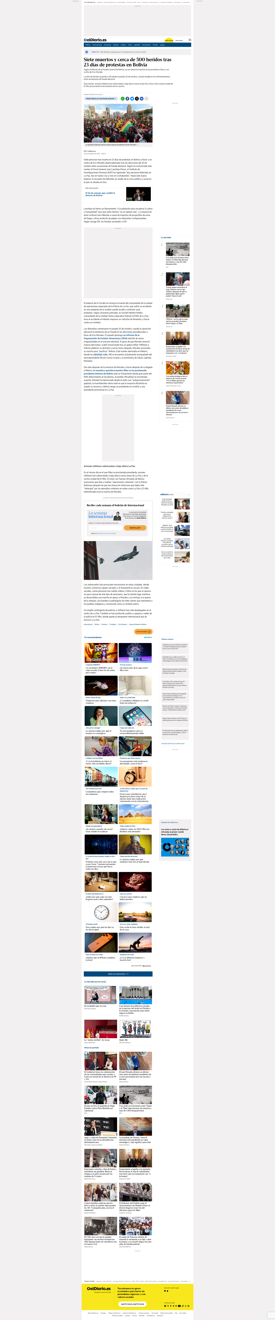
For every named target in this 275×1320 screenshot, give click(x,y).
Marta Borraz (88, 1247)
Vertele (155, 45)
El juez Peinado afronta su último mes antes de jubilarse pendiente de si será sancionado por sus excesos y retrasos (135, 1075)
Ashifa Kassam (124, 1016)
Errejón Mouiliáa (186, 2)
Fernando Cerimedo (131, 2)
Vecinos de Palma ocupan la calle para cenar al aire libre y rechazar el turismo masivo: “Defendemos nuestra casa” (175, 708)
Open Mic (123, 1040)
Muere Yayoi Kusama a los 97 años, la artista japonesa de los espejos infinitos (175, 719)
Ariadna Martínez (89, 1213)
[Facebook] (127, 99)
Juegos (162, 45)
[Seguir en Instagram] (176, 1306)
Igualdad (137, 45)
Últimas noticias (167, 639)
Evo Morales (122, 624)
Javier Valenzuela (89, 1042)
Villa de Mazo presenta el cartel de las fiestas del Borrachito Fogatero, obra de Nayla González (174, 671)
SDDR (137, 1281)
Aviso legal (155, 1313)
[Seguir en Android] (165, 1291)
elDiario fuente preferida (151, 1281)
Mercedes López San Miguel (93, 1145)
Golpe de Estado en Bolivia (137, 624)
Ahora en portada (91, 1048)
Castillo (133, 1281)
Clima (130, 45)
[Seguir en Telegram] (173, 1306)
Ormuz (139, 2)
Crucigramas (99, 1281)
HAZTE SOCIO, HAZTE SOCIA (132, 1304)
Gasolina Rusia (145, 2)
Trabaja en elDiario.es (114, 1313)
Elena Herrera (123, 1082)
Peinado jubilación (121, 2)
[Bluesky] (132, 99)
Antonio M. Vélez (124, 1179)
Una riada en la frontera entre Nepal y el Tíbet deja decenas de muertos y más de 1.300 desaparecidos (135, 1108)
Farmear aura (127, 1281)
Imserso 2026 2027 (107, 1281)
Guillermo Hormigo (125, 1213)
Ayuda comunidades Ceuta (109, 2)
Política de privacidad (166, 1313)
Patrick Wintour (124, 1145)
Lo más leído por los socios (95, 982)
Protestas (113, 624)
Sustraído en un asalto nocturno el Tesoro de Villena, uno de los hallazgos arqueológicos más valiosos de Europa (175, 659)
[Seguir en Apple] (167, 1291)
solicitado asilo (100, 354)
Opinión (116, 45)
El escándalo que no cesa (95, 1006)
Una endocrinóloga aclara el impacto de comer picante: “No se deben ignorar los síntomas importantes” (176, 379)
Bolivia (97, 624)
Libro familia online (162, 1281)
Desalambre (146, 45)
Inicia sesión (179, 40)
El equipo (103, 1313)
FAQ (176, 1313)
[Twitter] (137, 99)
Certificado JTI (151, 1315)
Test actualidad (183, 1281)
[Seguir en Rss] (188, 1306)
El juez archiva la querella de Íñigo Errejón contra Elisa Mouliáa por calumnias (99, 1108)
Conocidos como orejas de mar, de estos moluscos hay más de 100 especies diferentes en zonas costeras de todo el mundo (175, 684)
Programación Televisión (173, 1281)
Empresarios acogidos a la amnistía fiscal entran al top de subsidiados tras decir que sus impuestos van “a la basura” (134, 1172)
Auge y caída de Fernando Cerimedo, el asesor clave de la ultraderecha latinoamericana (100, 1139)
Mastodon (160, 1315)
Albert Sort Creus (89, 1179)
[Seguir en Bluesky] (165, 1306)
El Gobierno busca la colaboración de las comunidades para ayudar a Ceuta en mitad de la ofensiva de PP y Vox (100, 1075)
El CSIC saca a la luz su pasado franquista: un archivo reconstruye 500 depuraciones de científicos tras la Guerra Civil (100, 1240)
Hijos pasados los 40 (154, 2)
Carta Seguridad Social (118, 1281)
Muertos (104, 624)
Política (87, 45)
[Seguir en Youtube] (179, 1306)
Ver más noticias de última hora (172, 743)
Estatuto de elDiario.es (169, 822)
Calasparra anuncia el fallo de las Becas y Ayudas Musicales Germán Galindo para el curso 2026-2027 (175, 646)
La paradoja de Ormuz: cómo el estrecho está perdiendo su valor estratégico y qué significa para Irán (135, 1139)
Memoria (142, 1281)
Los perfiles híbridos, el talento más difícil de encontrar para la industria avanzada (167, 542)
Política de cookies (117, 1315)
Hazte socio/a (169, 40)
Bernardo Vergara (90, 1008)
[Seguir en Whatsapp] (186, 1306)
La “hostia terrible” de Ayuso (97, 1040)
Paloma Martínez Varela (173, 386)
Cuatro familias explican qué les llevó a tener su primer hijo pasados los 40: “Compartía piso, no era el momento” (100, 1206)
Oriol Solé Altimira (125, 1247)
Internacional (97, 45)
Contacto (127, 1315)
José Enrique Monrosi (91, 1082)
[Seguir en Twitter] (168, 1306)
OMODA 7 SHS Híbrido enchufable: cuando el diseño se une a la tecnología (167, 528)
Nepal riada (99, 2)
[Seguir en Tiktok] (183, 1306)
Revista (134, 1315)
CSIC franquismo (178, 2)
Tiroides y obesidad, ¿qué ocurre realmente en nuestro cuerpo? (167, 515)
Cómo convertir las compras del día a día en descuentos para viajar (167, 555)
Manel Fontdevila (124, 1042)
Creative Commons (143, 1313)
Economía (107, 45)
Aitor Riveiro (103, 1082)
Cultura (123, 45)
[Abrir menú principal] (190, 40)
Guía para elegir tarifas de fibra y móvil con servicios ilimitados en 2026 (167, 502)
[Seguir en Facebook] (170, 1306)
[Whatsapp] (123, 99)
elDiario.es (169, 299)
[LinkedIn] (142, 99)
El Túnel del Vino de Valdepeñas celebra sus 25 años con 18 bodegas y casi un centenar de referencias (175, 732)
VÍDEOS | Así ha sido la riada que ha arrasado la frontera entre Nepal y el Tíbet (177, 321)
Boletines (142, 1315)
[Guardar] (146, 99)
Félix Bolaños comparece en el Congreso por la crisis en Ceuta (123, 52)
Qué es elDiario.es (93, 1313)
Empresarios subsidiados (166, 2)
